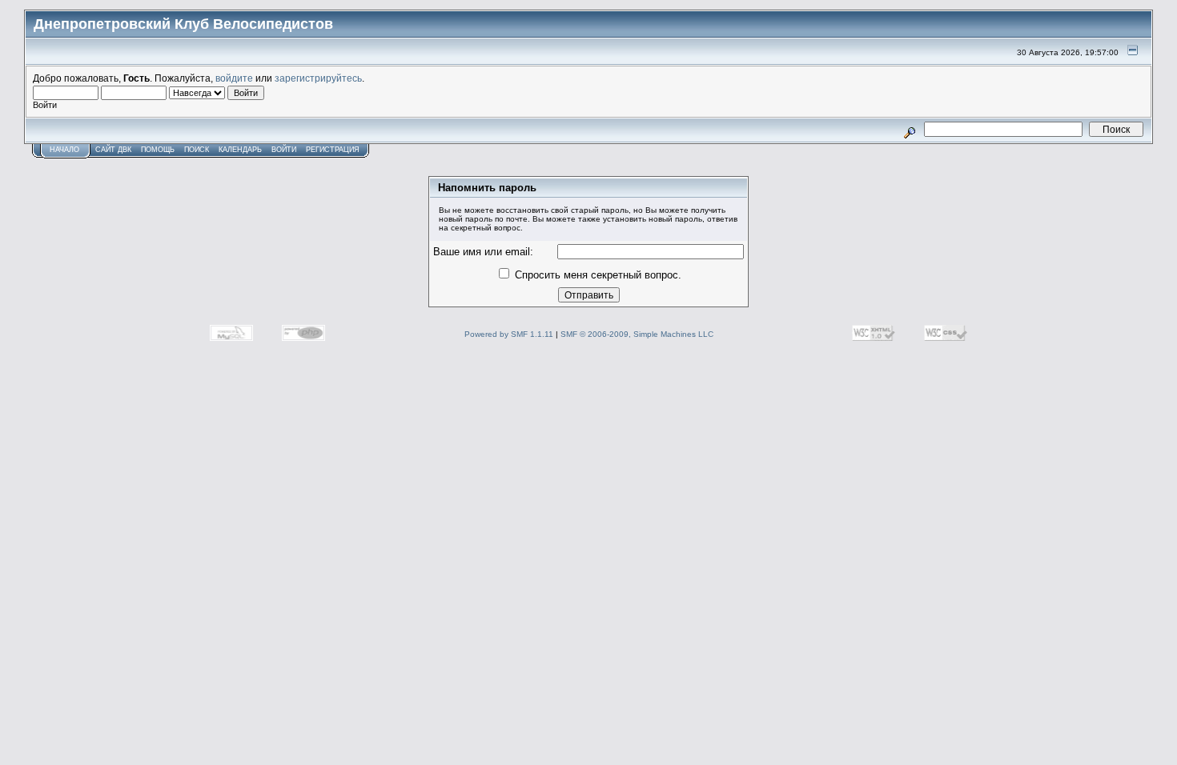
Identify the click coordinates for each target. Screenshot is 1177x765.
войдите (234, 78)
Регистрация (333, 150)
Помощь (158, 150)
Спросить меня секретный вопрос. (596, 275)
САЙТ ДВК (113, 150)
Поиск (196, 150)
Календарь (240, 150)
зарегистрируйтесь (318, 78)
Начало (64, 150)
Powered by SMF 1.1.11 (508, 334)
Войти (283, 150)
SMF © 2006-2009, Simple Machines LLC (636, 334)
